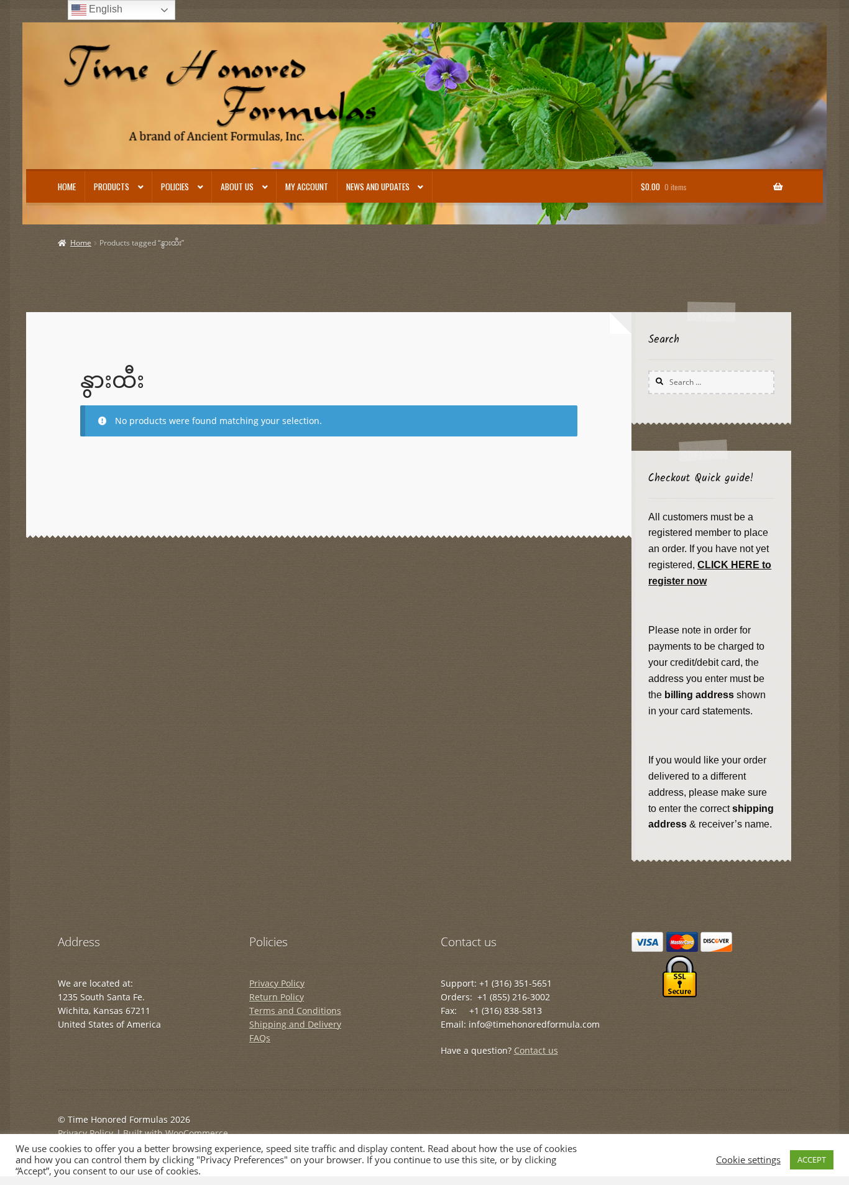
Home (67, 186)
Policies (175, 186)
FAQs (259, 1038)
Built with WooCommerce (175, 1133)
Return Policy (276, 997)
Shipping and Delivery (295, 1024)
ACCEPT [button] (811, 1159)
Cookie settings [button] (748, 1159)
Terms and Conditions (295, 1011)
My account (306, 186)
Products (111, 186)
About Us (237, 186)
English (104, 9)
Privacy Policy (277, 983)
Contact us (536, 1050)
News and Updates (378, 186)
